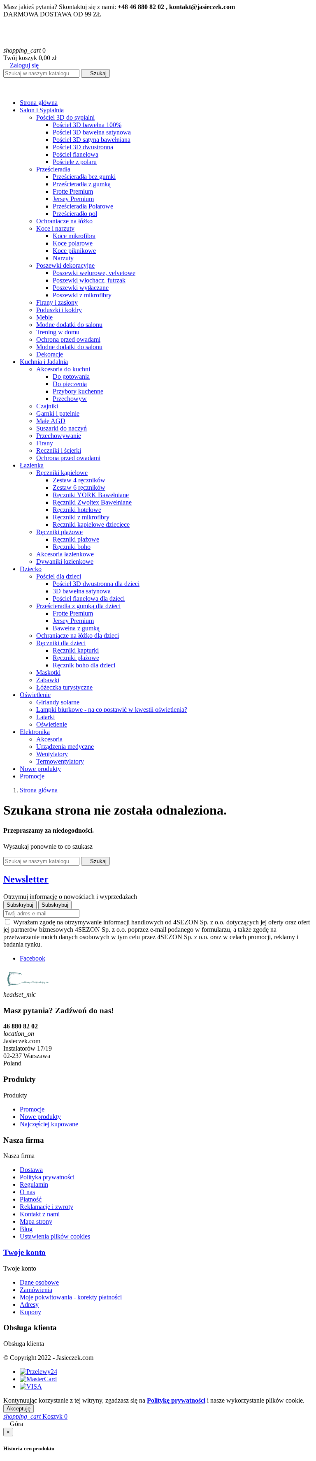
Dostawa (31, 1169)
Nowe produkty (40, 1116)
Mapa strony (36, 1221)
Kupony (30, 1311)
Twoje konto (24, 1252)
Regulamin (34, 1184)
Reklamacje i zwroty (46, 1206)
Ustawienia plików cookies (55, 1236)
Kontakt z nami (40, 1214)
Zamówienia (36, 1289)
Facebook (32, 958)
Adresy (29, 1304)
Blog (26, 1228)
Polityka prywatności (47, 1177)
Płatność (31, 1199)
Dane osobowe (39, 1282)
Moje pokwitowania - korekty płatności (71, 1297)
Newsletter (26, 879)
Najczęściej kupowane (49, 1124)
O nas (27, 1191)
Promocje (32, 1109)
